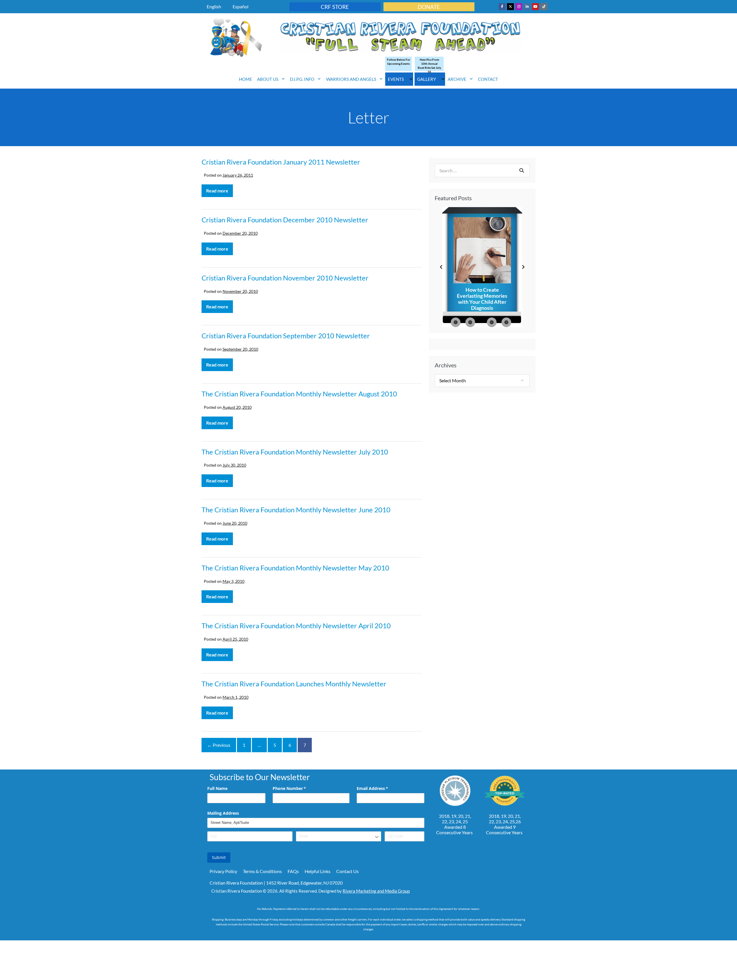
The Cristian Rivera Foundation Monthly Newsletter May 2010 (295, 568)
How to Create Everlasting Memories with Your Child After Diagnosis (482, 299)
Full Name (217, 788)
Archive (457, 79)
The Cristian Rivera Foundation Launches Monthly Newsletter (294, 683)
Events (396, 79)
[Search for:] (482, 170)
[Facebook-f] (502, 6)
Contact (488, 79)
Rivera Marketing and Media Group (376, 890)
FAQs (293, 871)
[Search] (521, 170)
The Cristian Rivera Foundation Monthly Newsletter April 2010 (296, 625)
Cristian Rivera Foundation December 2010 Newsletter (285, 219)
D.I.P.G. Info (302, 79)
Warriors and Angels (351, 79)
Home (245, 79)
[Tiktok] (543, 6)
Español (240, 6)
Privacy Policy (223, 871)
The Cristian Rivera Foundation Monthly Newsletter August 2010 (299, 393)
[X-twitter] (510, 6)
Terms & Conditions (262, 871)
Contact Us (347, 871)
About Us (267, 79)
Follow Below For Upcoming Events (398, 61)
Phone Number (298, 788)
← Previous (218, 745)
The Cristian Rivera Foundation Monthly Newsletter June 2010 (296, 509)
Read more (219, 188)
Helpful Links (317, 871)
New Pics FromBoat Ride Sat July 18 (429, 65)
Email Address (381, 788)
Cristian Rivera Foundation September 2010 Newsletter (286, 335)
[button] (441, 267)
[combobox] (338, 836)
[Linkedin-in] (527, 6)
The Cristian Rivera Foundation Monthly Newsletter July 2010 (295, 452)
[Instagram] (518, 6)
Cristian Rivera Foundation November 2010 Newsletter (285, 278)
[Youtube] (535, 6)
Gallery (426, 79)
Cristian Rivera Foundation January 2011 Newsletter (281, 162)
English (214, 6)
